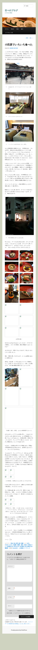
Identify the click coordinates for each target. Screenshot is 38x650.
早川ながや (16, 546)
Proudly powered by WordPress (19, 630)
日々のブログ (11, 10)
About (12, 29)
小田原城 (8, 546)
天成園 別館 (20, 545)
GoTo (28, 543)
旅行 (22, 29)
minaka (7, 545)
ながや (10, 545)
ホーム (6, 29)
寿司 (17, 543)
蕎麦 (22, 543)
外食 (17, 29)
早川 (12, 546)
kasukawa (15, 548)
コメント (10, 566)
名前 (11, 588)
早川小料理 (27, 546)
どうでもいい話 (9, 32)
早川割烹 (22, 546)
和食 (12, 543)
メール (11, 597)
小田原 (25, 545)
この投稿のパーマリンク (24, 548)
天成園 (14, 545)
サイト (9, 606)
